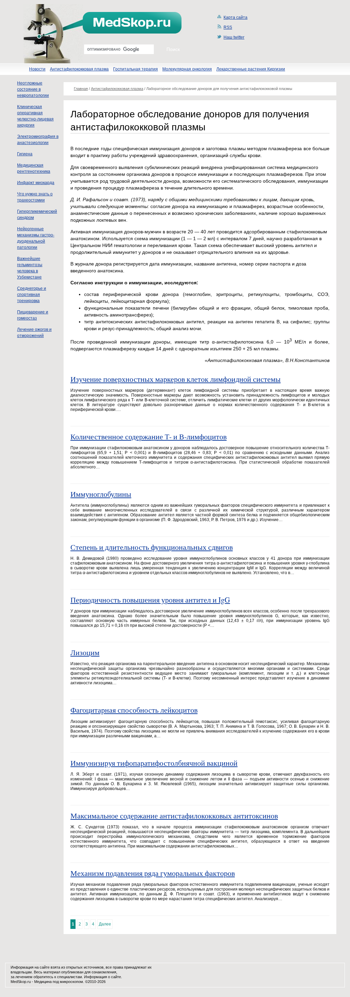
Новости (37, 69)
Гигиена (24, 154)
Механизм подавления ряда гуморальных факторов (152, 873)
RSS (228, 27)
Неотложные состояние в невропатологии (33, 89)
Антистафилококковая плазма (79, 69)
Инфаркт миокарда (35, 182)
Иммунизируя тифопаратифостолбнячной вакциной (154, 763)
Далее (105, 924)
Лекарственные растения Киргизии (250, 69)
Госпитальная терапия (135, 69)
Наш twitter (234, 37)
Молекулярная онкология (187, 69)
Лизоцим (84, 652)
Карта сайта (235, 17)
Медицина (43, 982)
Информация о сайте (102, 977)
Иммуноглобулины (100, 494)
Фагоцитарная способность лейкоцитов (134, 710)
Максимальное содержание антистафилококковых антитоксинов (174, 815)
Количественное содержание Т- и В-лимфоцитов (148, 436)
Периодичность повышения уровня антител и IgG (150, 600)
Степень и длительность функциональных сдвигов (151, 547)
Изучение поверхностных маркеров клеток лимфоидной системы (175, 379)
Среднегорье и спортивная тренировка (31, 294)
